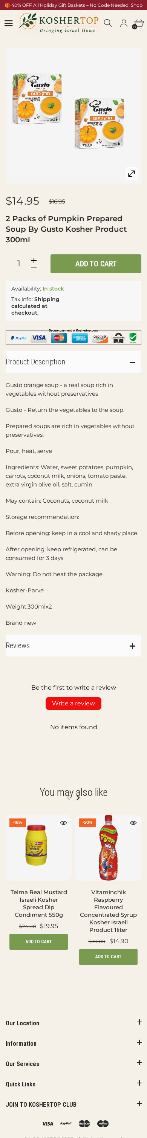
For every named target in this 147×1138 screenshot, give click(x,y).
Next (78, 797)
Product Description (35, 361)
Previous (68, 797)
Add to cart (96, 263)
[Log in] (123, 23)
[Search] (108, 23)
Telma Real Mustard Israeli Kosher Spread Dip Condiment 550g (39, 903)
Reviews (18, 645)
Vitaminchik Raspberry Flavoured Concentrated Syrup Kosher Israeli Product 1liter (108, 911)
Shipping (47, 299)
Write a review (73, 703)
